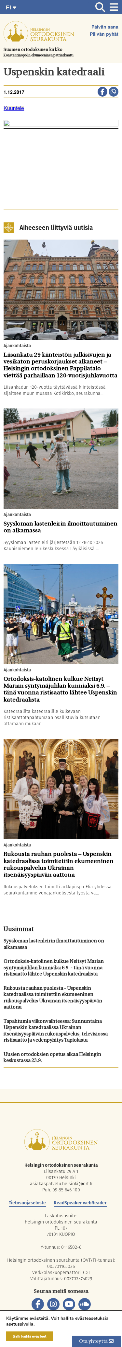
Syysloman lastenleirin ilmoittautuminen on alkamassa (54, 944)
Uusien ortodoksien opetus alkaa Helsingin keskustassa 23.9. (52, 1058)
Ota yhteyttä (94, 1341)
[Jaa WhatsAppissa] (113, 92)
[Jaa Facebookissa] (102, 92)
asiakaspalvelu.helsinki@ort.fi (61, 1183)
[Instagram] (53, 1304)
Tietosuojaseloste (27, 1202)
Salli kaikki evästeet (29, 1336)
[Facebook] (38, 1304)
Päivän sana (104, 27)
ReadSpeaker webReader (80, 1202)
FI (9, 7)
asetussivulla (20, 1324)
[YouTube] (69, 1304)
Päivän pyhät (104, 34)
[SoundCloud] (84, 1304)
